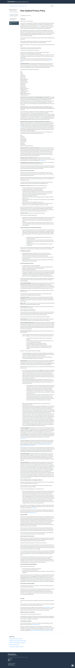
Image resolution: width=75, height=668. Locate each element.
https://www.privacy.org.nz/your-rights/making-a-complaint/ (41, 630)
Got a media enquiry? (14, 11)
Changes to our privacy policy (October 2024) (14, 15)
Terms (39, 25)
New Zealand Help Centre (22, 1)
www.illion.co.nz (23, 438)
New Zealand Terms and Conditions (13, 19)
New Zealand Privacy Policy (13, 23)
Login (8, 659)
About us (9, 660)
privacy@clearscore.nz (32, 512)
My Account (34, 507)
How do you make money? (14, 644)
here (21, 126)
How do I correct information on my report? (17, 642)
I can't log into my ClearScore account (16, 646)
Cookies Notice (43, 160)
